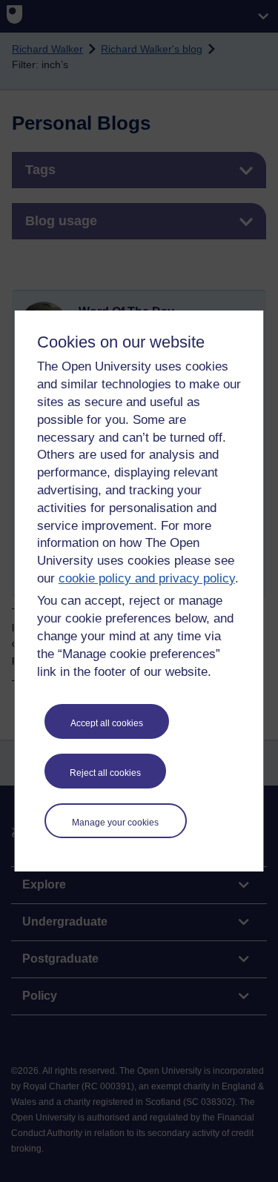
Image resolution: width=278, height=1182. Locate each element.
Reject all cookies (105, 773)
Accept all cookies (106, 723)
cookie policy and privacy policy (147, 578)
